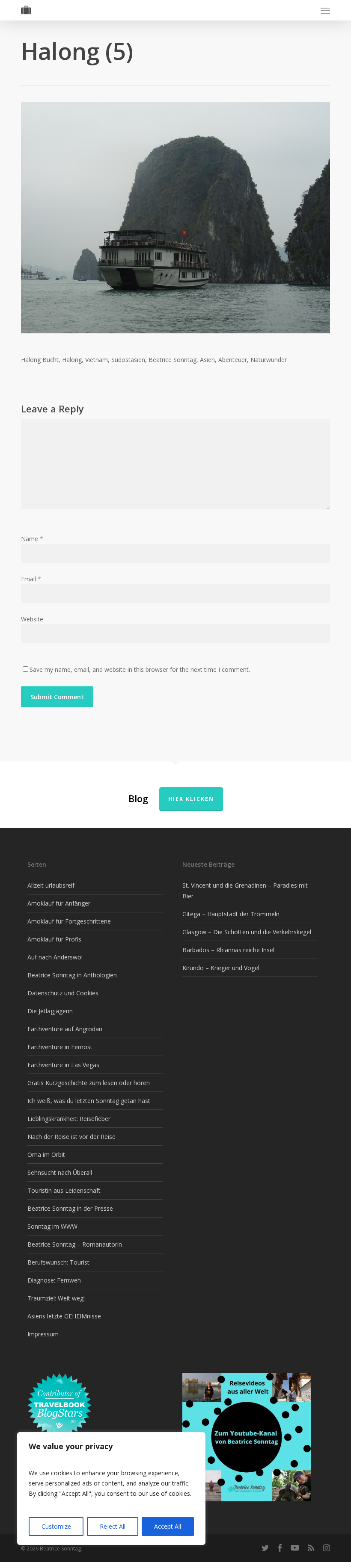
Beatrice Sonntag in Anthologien (72, 975)
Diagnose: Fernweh (54, 1280)
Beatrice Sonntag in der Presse (70, 1208)
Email (31, 579)
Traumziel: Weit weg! (56, 1298)
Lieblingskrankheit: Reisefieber (68, 1119)
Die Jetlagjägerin (50, 1011)
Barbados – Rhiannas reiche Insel (228, 950)
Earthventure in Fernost (59, 1047)
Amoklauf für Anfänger (58, 903)
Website (32, 619)
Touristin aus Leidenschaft (64, 1190)
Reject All (112, 1526)
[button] (325, 10)
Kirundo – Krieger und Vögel (220, 968)
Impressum (43, 1334)
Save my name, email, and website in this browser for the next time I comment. (140, 669)
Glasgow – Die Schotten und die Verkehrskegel (246, 932)
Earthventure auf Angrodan (64, 1029)
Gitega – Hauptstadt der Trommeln (231, 914)
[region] (111, 1488)
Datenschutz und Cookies (62, 993)
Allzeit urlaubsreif (50, 885)
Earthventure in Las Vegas (63, 1065)
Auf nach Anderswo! (55, 957)
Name (32, 539)
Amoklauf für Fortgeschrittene (69, 921)
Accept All (167, 1526)
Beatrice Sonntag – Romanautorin (74, 1244)
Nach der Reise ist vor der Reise (71, 1137)
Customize (56, 1526)
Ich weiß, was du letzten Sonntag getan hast (88, 1101)
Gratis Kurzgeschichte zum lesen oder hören (88, 1083)
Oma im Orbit (46, 1154)
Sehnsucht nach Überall (59, 1172)
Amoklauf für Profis (54, 939)
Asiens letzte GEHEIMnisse (64, 1316)
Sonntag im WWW (52, 1226)
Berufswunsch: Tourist (58, 1262)
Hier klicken (191, 799)
